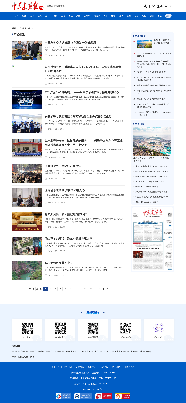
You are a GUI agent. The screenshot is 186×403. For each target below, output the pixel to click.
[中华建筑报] (28, 3)
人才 (106, 16)
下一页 (105, 289)
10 (90, 289)
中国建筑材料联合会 (55, 351)
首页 (14, 28)
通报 (144, 16)
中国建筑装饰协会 (20, 351)
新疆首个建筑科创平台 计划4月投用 (151, 99)
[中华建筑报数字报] (152, 239)
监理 (129, 16)
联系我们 (68, 367)
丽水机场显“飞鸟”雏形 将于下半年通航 (150, 182)
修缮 (113, 16)
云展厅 (87, 16)
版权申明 (92, 367)
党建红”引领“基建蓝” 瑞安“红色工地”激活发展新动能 (154, 54)
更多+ (168, 16)
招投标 (97, 16)
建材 (47, 16)
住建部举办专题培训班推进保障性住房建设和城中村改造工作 (154, 78)
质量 (78, 16)
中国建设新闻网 (73, 351)
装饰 (40, 16)
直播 (63, 16)
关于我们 (55, 367)
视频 (55, 16)
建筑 (32, 16)
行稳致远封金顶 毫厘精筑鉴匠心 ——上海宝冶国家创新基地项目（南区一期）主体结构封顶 (154, 64)
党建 (24, 16)
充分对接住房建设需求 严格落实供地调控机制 (154, 92)
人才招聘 (80, 367)
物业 (160, 16)
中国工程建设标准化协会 (23, 357)
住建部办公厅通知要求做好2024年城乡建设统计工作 (154, 113)
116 (98, 289)
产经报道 (24, 28)
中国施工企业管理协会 (141, 351)
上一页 (39, 289)
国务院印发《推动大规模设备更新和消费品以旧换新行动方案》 (154, 105)
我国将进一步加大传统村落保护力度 (151, 72)
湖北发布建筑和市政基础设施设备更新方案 (154, 85)
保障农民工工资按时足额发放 (146, 187)
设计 (121, 16)
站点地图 (116, 367)
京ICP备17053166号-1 (93, 389)
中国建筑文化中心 (90, 351)
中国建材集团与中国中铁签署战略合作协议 (152, 197)
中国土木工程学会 (120, 351)
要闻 (17, 16)
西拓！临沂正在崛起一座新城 (146, 202)
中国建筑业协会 (37, 351)
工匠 (71, 16)
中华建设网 (105, 351)
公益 (136, 16)
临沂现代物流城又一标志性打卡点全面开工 (152, 176)
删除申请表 (129, 367)
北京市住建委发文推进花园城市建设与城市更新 (154, 166)
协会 (152, 16)
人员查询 (104, 367)
